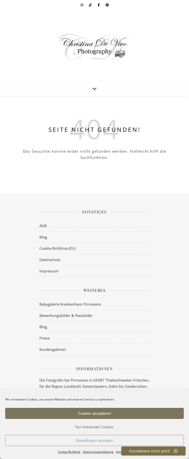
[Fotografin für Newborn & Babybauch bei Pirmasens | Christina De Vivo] (94, 47)
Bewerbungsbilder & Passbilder (66, 315)
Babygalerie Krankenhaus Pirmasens (70, 304)
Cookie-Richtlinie (69, 452)
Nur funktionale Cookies (94, 427)
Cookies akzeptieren (94, 413)
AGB (43, 225)
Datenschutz (49, 259)
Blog (43, 237)
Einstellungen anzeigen (94, 440)
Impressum (49, 270)
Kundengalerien (52, 349)
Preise (44, 338)
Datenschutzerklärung (98, 452)
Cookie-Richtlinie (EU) (57, 248)
